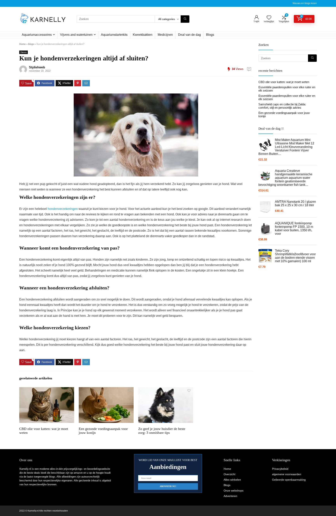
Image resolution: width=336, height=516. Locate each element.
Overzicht (229, 474)
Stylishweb (37, 67)
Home (22, 44)
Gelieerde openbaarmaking (289, 479)
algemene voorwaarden (286, 474)
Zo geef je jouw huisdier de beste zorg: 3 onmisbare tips (161, 431)
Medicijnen (165, 34)
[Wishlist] (269, 17)
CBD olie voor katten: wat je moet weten (283, 82)
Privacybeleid (280, 468)
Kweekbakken (142, 34)
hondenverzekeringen (63, 208)
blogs (31, 44)
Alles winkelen (232, 479)
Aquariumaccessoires (37, 34)
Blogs (210, 34)
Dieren (23, 52)
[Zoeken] (185, 19)
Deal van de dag (189, 34)
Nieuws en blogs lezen (305, 3)
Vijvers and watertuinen (76, 34)
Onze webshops (233, 490)
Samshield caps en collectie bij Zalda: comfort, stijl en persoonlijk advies (282, 106)
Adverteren (230, 496)
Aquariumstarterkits (114, 34)
